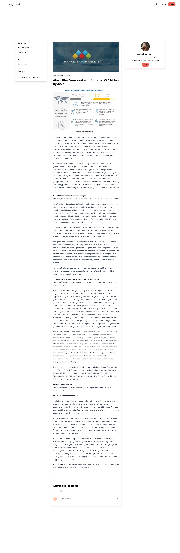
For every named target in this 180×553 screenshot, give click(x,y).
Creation (21, 60)
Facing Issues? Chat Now (30, 77)
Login (164, 4)
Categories (22, 72)
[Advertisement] (90, 24)
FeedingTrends (12, 4)
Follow (145, 65)
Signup (171, 4)
